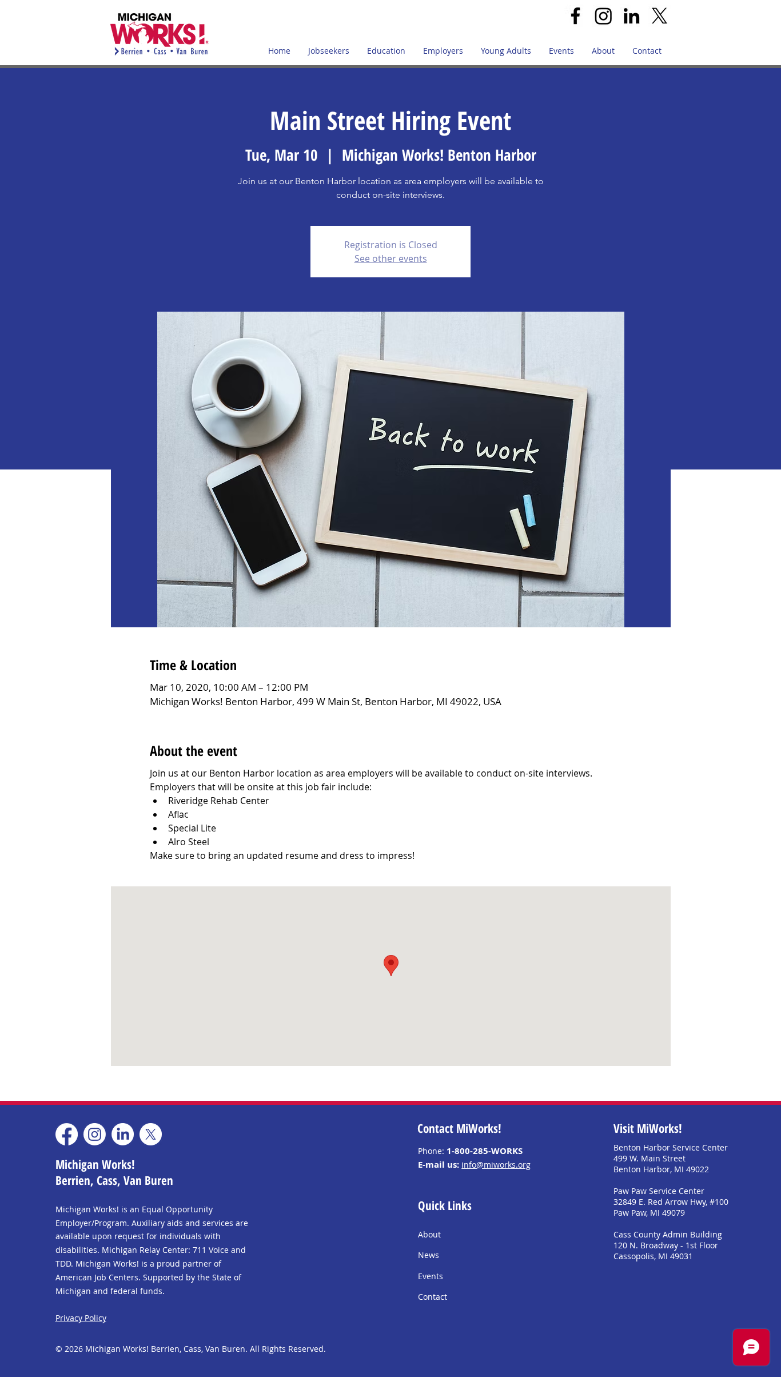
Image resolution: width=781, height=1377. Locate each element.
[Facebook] (575, 16)
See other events (390, 258)
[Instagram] (603, 16)
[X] (659, 16)
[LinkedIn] (631, 16)
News (428, 1254)
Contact (432, 1296)
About (429, 1234)
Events (430, 1276)
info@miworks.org (496, 1164)
